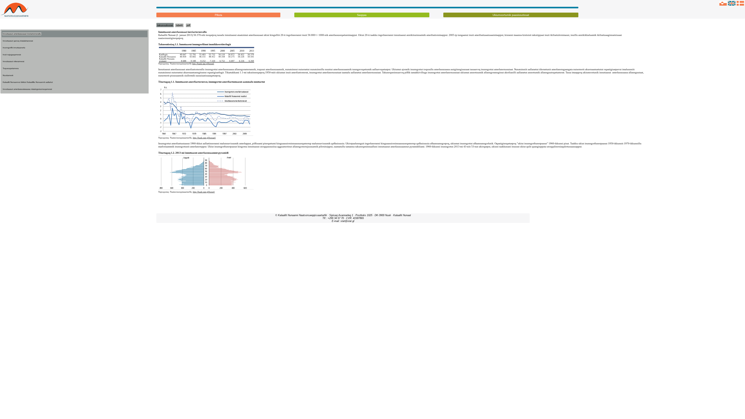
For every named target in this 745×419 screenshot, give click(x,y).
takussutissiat (165, 25)
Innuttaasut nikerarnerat (13, 61)
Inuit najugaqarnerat (12, 55)
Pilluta (218, 14)
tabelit (179, 25)
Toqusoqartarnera (11, 68)
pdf (188, 25)
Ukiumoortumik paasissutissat (511, 14)
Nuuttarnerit (8, 75)
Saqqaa (361, 14)
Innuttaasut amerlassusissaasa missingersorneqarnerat (27, 89)
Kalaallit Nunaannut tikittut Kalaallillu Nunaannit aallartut (28, 82)
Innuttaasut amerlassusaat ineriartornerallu (22, 34)
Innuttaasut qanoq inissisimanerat (18, 41)
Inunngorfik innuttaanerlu (14, 48)
